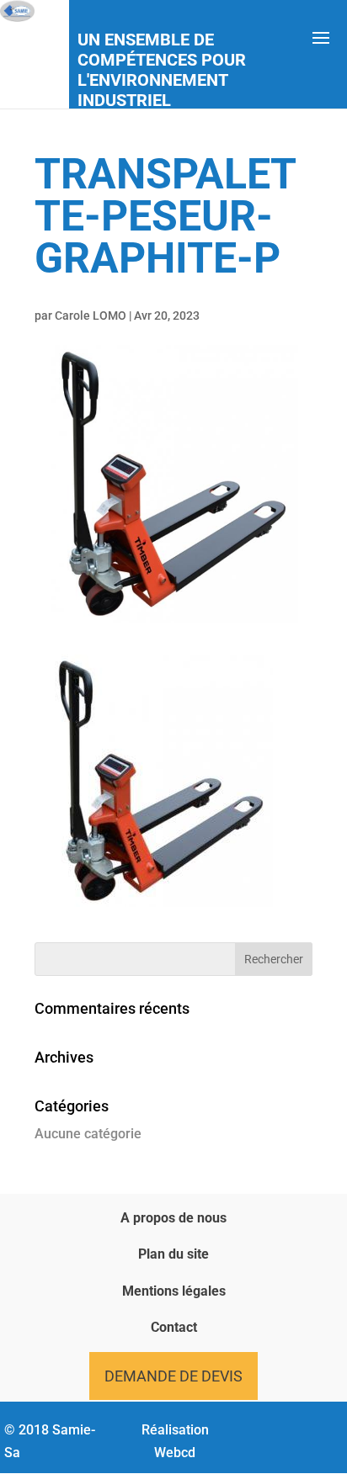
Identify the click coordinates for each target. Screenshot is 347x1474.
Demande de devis (173, 1376)
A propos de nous (173, 1218)
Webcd (174, 1453)
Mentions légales (174, 1291)
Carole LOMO (90, 315)
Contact (174, 1327)
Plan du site (173, 1254)
